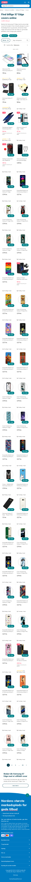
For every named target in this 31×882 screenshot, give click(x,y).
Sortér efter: (10, 45)
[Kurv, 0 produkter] (25, 2)
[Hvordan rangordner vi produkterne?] (4, 45)
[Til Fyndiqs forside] (4, 2)
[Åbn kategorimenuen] (28, 2)
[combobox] (15, 5)
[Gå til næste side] (26, 765)
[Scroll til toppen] (27, 795)
